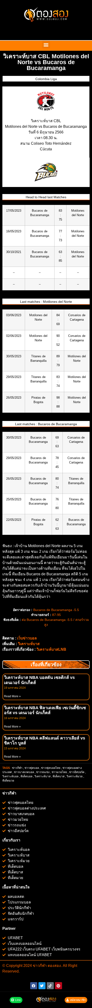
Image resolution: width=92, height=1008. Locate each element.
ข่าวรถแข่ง (43, 772)
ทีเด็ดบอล (26, 776)
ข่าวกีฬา (17, 768)
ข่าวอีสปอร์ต (76, 772)
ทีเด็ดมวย (8, 780)
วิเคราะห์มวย (75, 776)
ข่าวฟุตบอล (32, 768)
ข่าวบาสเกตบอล (24, 772)
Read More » (12, 696)
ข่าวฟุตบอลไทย (50, 768)
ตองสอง (54, 966)
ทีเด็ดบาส (58, 776)
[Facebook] (33, 985)
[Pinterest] (58, 985)
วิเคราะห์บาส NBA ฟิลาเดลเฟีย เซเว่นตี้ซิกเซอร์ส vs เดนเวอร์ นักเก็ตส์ (45, 710)
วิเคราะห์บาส (29, 644)
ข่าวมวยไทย (59, 772)
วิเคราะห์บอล (10, 776)
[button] (46, 44)
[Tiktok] (50, 985)
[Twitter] (42, 985)
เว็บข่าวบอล (27, 638)
